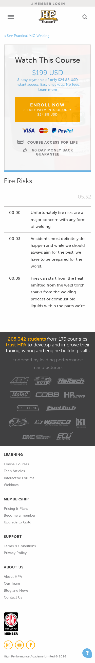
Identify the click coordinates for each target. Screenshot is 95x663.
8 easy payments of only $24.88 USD (47, 80)
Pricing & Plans (16, 508)
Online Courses (16, 464)
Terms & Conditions (20, 546)
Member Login (49, 3)
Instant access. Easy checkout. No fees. (47, 84)
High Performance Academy (48, 17)
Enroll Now (47, 109)
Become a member (19, 515)
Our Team (12, 583)
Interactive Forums (19, 478)
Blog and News (16, 590)
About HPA (13, 576)
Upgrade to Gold (17, 522)
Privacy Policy (15, 553)
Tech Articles (14, 471)
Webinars (11, 485)
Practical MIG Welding (31, 36)
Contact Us (13, 597)
